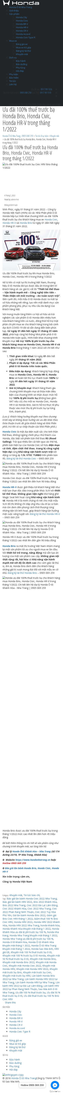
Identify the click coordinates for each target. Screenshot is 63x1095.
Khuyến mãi (22, 54)
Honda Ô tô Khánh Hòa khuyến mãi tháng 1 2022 (28, 944)
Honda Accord (23, 34)
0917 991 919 (45, 92)
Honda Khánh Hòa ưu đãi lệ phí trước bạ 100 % (31, 930)
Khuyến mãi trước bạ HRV (16, 975)
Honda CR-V (22, 30)
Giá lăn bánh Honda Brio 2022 (29, 915)
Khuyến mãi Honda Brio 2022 (18, 962)
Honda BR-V (22, 23)
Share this (10, 1002)
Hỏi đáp (20, 70)
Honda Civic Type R (25, 37)
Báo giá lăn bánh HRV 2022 (17, 901)
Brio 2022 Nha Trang (14, 905)
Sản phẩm (14, 13)
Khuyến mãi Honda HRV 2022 (32, 969)
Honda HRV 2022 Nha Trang (23, 925)
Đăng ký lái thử (23, 50)
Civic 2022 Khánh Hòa (14, 908)
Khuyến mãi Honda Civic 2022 (25, 965)
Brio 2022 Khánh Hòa (45, 901)
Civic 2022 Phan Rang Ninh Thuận (30, 910)
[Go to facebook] (55, 1085)
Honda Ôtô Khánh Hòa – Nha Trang (31, 851)
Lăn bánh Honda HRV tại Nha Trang (34, 982)
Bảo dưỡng (21, 64)
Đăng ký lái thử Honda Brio (22, 572)
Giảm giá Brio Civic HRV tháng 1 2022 (29, 917)
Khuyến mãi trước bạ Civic (37, 972)
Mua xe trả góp (23, 47)
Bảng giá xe (22, 44)
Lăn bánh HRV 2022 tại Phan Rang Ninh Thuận (31, 987)
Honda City (21, 17)
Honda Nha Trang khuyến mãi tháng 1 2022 (33, 935)
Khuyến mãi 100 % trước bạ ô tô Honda (24, 955)
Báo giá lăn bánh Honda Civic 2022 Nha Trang (32, 898)
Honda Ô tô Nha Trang (20, 7)
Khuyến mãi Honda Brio (43, 958)
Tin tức (12, 81)
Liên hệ (12, 84)
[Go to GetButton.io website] (55, 1091)
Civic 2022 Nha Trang (39, 908)
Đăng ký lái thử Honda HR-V (45, 514)
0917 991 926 (46, 89)
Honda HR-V (22, 27)
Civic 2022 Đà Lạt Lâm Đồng (42, 905)
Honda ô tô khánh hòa (15, 942)
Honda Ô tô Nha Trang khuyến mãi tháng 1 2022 (29, 947)
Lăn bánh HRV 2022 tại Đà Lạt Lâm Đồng (31, 984)
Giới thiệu (14, 10)
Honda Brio (26, 222)
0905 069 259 (25, 92)
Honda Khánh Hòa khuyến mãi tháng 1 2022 (27, 928)
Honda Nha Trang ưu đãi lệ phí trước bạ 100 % (28, 938)
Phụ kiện (13, 74)
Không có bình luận (11, 205)
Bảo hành (21, 60)
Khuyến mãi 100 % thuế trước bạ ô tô (31, 952)
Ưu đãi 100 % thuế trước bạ (30, 992)
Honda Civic (22, 20)
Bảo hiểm (13, 77)
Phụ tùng (20, 67)
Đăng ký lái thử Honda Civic (21, 458)
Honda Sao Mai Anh (42, 948)
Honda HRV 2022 (23, 922)
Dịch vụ (13, 57)
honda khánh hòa (49, 925)
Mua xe (13, 40)
